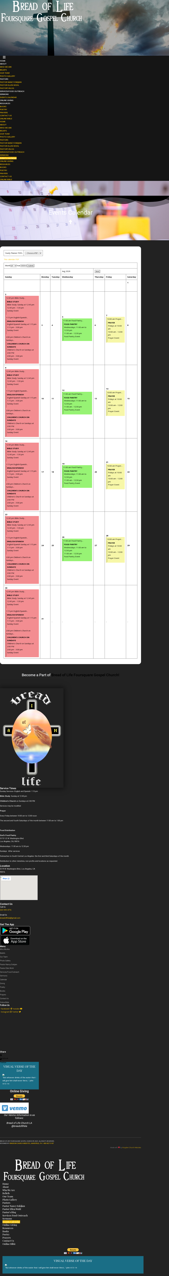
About (3, 63)
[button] (13, 1056)
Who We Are (6, 67)
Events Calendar (8, 97)
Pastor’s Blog (7, 88)
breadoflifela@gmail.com (10, 918)
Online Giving (6, 100)
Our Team (5, 73)
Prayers (4, 112)
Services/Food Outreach (12, 91)
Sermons (4, 94)
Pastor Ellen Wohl (9, 85)
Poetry (3, 109)
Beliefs (3, 70)
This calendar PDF (11, 259)
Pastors (4, 79)
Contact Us (6, 115)
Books (3, 106)
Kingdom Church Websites (131, 1147)
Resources (5, 103)
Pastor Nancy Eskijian (11, 82)
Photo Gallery (7, 76)
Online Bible (6, 118)
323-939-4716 (5, 910)
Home (2, 61)
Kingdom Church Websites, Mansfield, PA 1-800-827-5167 (32, 1143)
